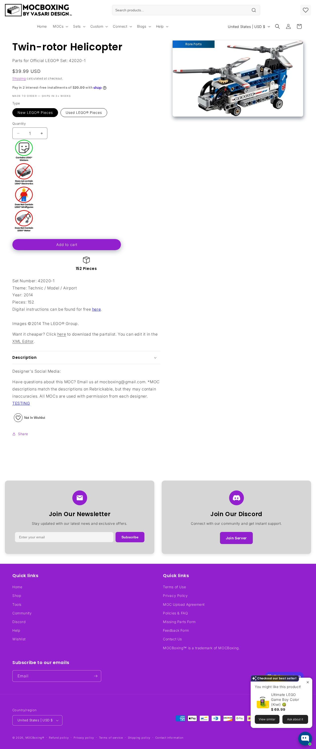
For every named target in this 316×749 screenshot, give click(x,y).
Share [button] (23, 434)
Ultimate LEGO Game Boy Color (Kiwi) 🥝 (285, 699)
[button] (60, 26)
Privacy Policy (175, 595)
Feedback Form (176, 630)
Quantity (19, 123)
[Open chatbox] (305, 739)
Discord (18, 622)
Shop (16, 595)
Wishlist (19, 639)
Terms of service (111, 737)
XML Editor (23, 341)
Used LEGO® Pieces (84, 112)
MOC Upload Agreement (184, 604)
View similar (267, 719)
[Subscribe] (95, 676)
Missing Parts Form (179, 622)
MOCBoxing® (34, 737)
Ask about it (295, 719)
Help (16, 630)
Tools (16, 604)
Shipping (19, 78)
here (96, 309)
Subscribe (129, 537)
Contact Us (172, 639)
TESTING (21, 403)
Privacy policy (84, 737)
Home (17, 587)
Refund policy (59, 737)
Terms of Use (174, 587)
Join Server (236, 538)
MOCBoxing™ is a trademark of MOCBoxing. (201, 648)
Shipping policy (139, 737)
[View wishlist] (305, 10)
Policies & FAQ (175, 613)
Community (22, 613)
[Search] (253, 10)
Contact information (169, 737)
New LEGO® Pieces (35, 112)
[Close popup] (308, 682)
